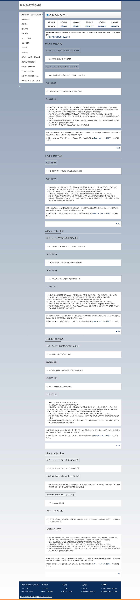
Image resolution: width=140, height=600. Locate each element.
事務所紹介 (25, 19)
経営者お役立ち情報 (28, 62)
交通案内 (25, 29)
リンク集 (25, 48)
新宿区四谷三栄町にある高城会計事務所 (32, 15)
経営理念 (25, 24)
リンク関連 (25, 43)
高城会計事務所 (30, 5)
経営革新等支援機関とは (30, 76)
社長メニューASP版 (28, 66)
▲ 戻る (118, 148)
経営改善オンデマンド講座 (31, 81)
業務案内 (25, 33)
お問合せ (25, 52)
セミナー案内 (26, 38)
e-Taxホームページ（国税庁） (102, 138)
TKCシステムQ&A (28, 71)
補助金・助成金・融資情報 (31, 57)
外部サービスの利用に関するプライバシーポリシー (36, 597)
